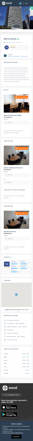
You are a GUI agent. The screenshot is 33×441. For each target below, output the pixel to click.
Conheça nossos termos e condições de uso (12, 432)
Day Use (10, 56)
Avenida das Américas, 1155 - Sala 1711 (14, 42)
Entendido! (16, 436)
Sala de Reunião (17, 56)
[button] (15, 26)
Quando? (6, 119)
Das (4, 179)
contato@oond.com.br (13, 394)
